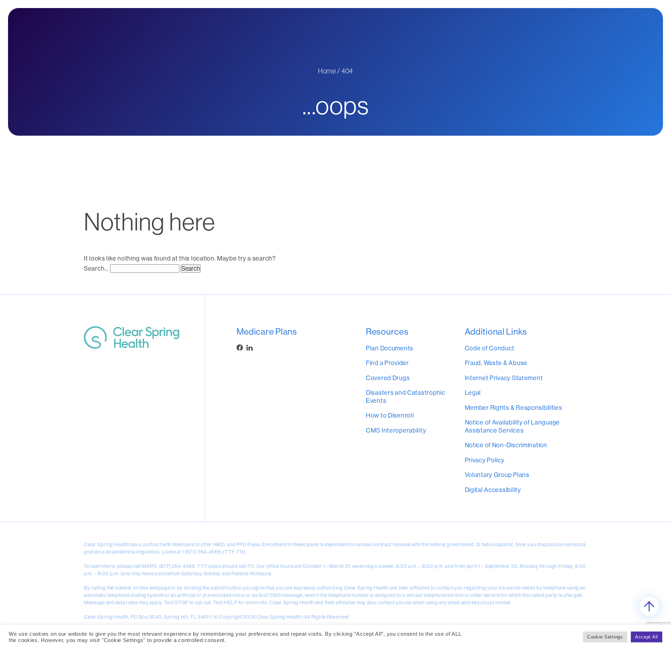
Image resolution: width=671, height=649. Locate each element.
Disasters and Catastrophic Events (405, 396)
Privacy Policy (485, 460)
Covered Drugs (388, 378)
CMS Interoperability (396, 430)
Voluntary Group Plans (497, 475)
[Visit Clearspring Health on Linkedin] (249, 347)
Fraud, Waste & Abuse (496, 363)
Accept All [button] (646, 637)
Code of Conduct (489, 348)
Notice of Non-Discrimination (506, 445)
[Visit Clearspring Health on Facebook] (240, 347)
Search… (96, 268)
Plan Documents (389, 348)
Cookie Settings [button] (605, 637)
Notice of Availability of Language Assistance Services (512, 426)
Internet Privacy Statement (504, 378)
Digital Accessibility (493, 490)
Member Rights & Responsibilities (513, 408)
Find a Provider (387, 363)
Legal (473, 392)
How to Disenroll (390, 415)
